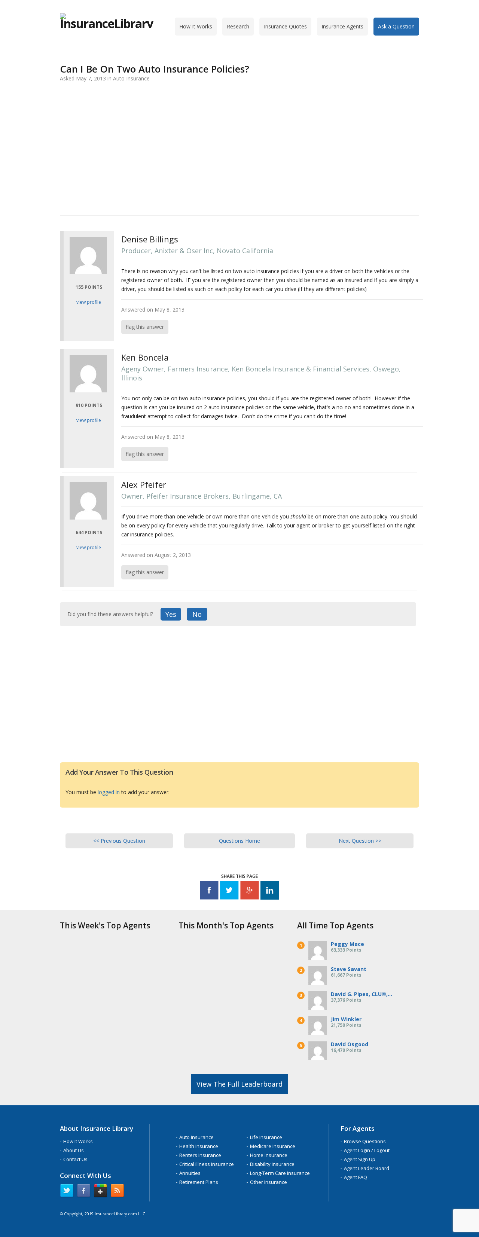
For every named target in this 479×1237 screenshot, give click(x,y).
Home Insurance (268, 1155)
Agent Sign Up (359, 1159)
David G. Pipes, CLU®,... (361, 994)
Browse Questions (365, 1141)
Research (238, 26)
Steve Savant (348, 969)
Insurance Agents (342, 26)
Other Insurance (268, 1182)
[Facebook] (209, 891)
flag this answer (145, 326)
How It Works (195, 26)
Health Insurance (198, 1146)
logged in (109, 792)
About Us (73, 1150)
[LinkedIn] (269, 891)
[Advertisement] (239, 150)
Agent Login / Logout (367, 1150)
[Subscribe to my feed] (117, 1192)
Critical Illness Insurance (206, 1164)
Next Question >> (360, 840)
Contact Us (75, 1159)
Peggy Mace (347, 943)
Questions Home (239, 840)
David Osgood (349, 1044)
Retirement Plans (198, 1182)
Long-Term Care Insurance (280, 1173)
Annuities (190, 1173)
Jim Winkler (346, 1019)
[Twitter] (229, 891)
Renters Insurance (200, 1155)
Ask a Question (396, 26)
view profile (88, 302)
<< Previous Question (119, 840)
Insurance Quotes (285, 26)
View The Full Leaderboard (239, 1084)
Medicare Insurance (272, 1146)
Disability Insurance (272, 1164)
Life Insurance (266, 1137)
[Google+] (249, 891)
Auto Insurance (196, 1137)
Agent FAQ (355, 1177)
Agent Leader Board (366, 1168)
